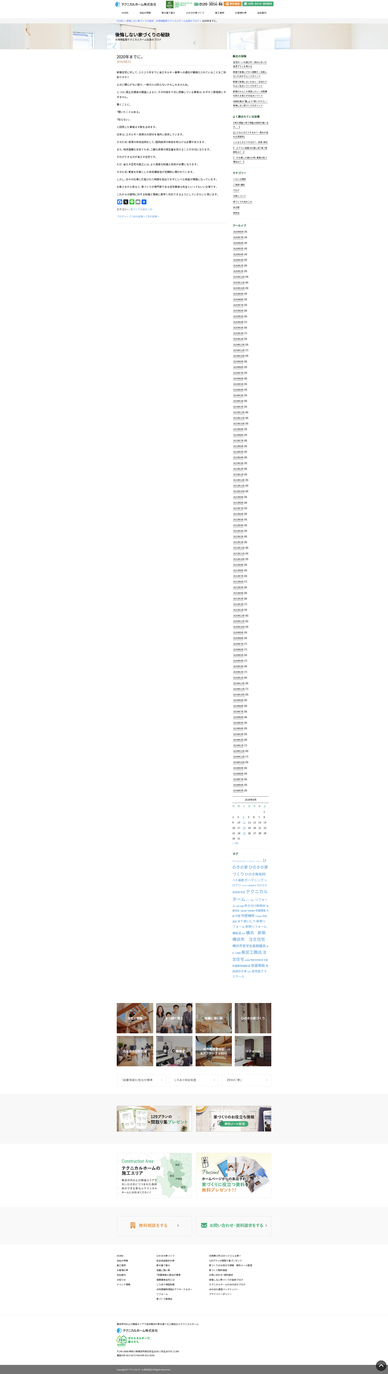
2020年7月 (238, 643)
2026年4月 (238, 254)
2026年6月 (238, 242)
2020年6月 (238, 649)
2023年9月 (238, 429)
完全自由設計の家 (165, 1260)
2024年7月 (238, 372)
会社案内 (261, 12)
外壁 (238, 916)
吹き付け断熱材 (255, 905)
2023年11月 (239, 417)
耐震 (266, 959)
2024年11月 (239, 350)
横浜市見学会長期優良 (249, 945)
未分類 (236, 207)
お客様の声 (240, 12)
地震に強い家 (163, 1270)
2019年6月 (238, 717)
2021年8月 (238, 570)
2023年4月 (238, 457)
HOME (125, 12)
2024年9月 (238, 361)
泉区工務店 (251, 952)
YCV (234, 861)
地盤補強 (251, 910)
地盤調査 (260, 910)
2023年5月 (238, 451)
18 (244, 828)
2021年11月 (239, 553)
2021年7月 (238, 575)
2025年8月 (238, 299)
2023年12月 (239, 412)
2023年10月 (239, 423)
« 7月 (235, 843)
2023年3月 (238, 463)
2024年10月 (239, 355)
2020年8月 (238, 638)
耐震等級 (258, 965)
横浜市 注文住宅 (248, 939)
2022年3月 (238, 530)
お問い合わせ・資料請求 (221, 1275)
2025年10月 (239, 288)
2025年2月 (238, 333)
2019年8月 (238, 705)
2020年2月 (238, 671)
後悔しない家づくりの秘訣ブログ (226, 1279)
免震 (237, 906)
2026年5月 (238, 248)
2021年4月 (238, 592)
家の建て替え (168, 12)
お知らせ (121, 1279)
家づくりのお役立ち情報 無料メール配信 (230, 1265)
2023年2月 (238, 468)
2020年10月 (239, 626)
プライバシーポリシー (220, 1294)
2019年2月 (238, 739)
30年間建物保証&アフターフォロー (174, 1289)
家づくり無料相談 (218, 1270)
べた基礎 (238, 880)
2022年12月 (239, 480)
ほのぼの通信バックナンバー (224, 1289)
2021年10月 (239, 559)
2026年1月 (238, 271)
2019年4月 (238, 728)
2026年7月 (238, 237)
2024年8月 (238, 367)
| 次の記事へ (152, 216)
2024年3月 (238, 395)
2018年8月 (238, 773)
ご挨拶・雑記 (239, 184)
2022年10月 (239, 491)
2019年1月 (238, 745)
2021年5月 (238, 587)
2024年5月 (238, 384)
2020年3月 (238, 666)
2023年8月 (238, 434)
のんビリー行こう (255, 861)
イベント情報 (123, 1284)
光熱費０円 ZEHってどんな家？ (225, 1255)
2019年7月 (238, 711)
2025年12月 (239, 276)
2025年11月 (239, 282)
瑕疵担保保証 (256, 959)
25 (244, 833)
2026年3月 (238, 259)
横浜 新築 (256, 932)
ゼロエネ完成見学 (249, 885)
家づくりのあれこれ (141, 209)
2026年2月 (238, 265)
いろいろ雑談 (239, 178)
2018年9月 (238, 768)
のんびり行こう (242, 861)
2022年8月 (238, 502)
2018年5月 (238, 790)
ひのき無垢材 (255, 874)
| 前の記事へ (138, 216)
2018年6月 (238, 784)
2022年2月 (238, 536)
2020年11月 (239, 621)
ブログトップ (124, 216)
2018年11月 (239, 756)
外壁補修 (247, 915)
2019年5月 (238, 722)
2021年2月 (238, 604)
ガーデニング (254, 879)
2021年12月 (239, 547)
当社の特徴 (145, 12)
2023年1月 (238, 474)
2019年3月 (238, 734)
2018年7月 (238, 779)
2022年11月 (239, 485)
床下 (240, 921)
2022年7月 (238, 508)
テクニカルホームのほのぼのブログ (227, 1284)
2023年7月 (238, 440)
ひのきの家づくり (195, 12)
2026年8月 (238, 231)
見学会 (236, 212)
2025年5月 (238, 316)
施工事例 (219, 12)
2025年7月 (238, 304)
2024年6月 (238, 378)
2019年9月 (238, 700)
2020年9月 (238, 632)
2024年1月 (238, 406)
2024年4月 (238, 389)
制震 (242, 906)
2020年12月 (239, 615)
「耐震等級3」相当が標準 (168, 1275)
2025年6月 (238, 310)
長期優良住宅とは (165, 1279)
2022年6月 (238, 513)
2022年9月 (238, 497)
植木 (243, 933)
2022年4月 (238, 525)
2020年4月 (238, 660)
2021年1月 (238, 609)
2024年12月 (239, 344)
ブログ (236, 190)
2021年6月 (238, 581)
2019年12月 (239, 683)
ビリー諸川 (250, 900)
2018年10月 (239, 762)
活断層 (247, 960)
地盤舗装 (243, 911)
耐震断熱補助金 (241, 966)
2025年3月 (238, 327)
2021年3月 (238, 598)
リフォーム (162, 1294)
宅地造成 (258, 916)
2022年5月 (238, 519)
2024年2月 (238, 400)
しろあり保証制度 (165, 1284)
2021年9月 (238, 564)
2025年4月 (238, 321)
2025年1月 (238, 338)
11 (244, 822)
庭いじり (250, 921)
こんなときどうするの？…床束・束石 (250, 142)
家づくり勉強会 (164, 1299)
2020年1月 (238, 677)
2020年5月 (238, 655)
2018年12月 (239, 751)
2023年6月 (238, 446)
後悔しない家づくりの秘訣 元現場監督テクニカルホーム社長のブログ (162, 21)
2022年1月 (238, 542)
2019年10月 (239, 694)
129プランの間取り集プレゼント (225, 1260)
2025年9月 (238, 293)
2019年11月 (239, 688)
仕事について (239, 195)
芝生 (249, 971)
